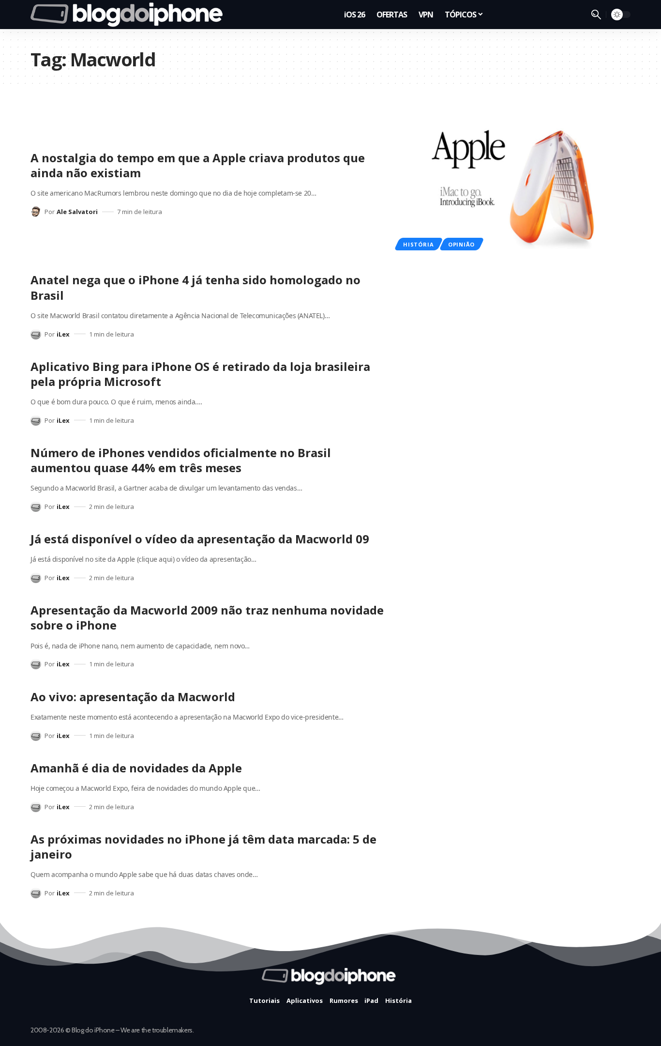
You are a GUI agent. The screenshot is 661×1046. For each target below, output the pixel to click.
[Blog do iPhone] (129, 14)
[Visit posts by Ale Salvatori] (35, 211)
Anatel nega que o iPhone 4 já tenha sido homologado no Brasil (195, 287)
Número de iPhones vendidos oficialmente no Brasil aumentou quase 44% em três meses (180, 460)
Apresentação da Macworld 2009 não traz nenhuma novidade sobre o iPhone (207, 617)
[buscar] (596, 14)
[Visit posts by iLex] (35, 334)
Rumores (344, 1000)
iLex (63, 334)
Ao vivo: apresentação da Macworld (132, 697)
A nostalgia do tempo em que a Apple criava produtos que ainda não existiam (197, 165)
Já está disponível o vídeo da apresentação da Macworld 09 (199, 539)
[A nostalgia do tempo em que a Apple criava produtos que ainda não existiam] (515, 183)
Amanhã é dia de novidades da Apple (136, 768)
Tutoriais (264, 1000)
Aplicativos (304, 1000)
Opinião (461, 244)
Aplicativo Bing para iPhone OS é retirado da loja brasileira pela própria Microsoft (200, 373)
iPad (371, 1000)
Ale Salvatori (77, 211)
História (418, 244)
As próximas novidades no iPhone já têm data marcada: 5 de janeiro (203, 846)
